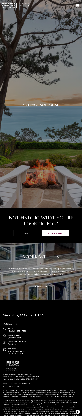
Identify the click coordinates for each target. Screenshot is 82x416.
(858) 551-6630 (14, 338)
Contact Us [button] (41, 286)
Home (26, 233)
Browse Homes (55, 233)
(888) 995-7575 (15, 344)
